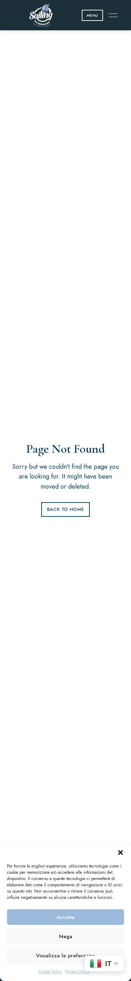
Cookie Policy (50, 971)
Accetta (65, 917)
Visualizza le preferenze (65, 955)
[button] (120, 852)
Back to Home (65, 509)
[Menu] (111, 15)
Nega (65, 936)
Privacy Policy (77, 971)
